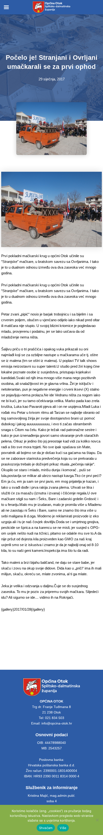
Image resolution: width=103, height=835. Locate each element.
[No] (97, 820)
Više (63, 828)
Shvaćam (46, 828)
